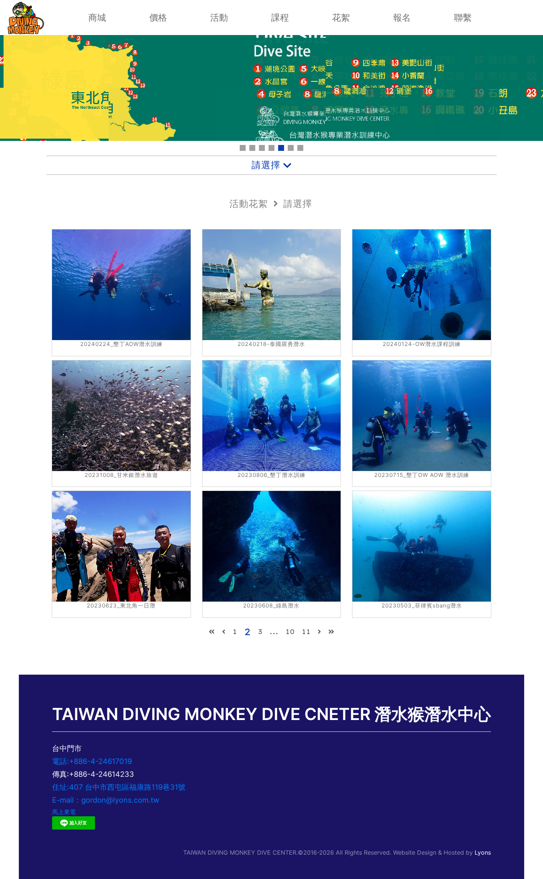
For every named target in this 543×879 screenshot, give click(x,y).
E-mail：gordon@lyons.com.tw (105, 800)
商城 (97, 17)
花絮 (341, 17)
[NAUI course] (243, 148)
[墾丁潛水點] (300, 148)
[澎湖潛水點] (262, 148)
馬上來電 (64, 812)
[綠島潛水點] (271, 148)
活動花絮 (248, 203)
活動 (219, 17)
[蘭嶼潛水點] (252, 148)
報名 (402, 17)
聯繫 (463, 17)
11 (308, 631)
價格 (158, 17)
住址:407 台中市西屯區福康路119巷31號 (118, 787)
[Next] (319, 631)
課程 (280, 17)
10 (292, 631)
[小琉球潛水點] (291, 148)
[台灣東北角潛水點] (281, 148)
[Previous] (212, 631)
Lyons (483, 852)
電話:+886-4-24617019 (92, 761)
